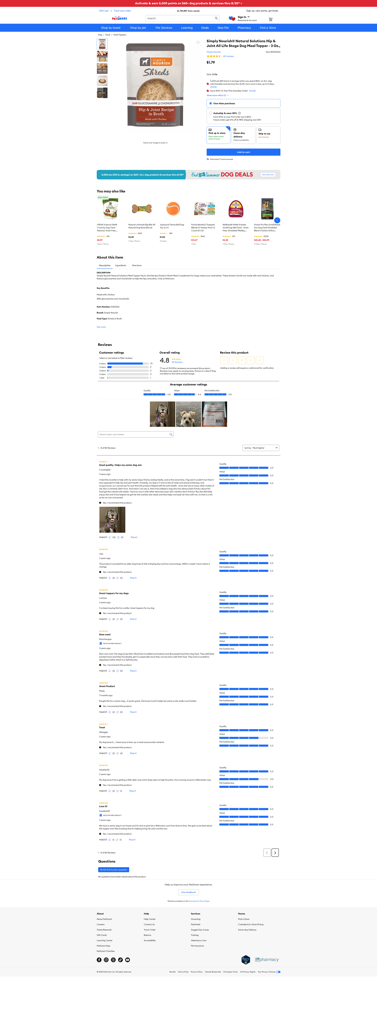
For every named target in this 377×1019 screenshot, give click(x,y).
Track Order (150, 929)
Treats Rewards (104, 929)
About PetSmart (104, 919)
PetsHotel (195, 924)
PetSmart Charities (106, 951)
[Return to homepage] (119, 18)
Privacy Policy (197, 972)
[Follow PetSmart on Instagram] (106, 959)
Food (107, 34)
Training (195, 935)
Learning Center (104, 940)
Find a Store (243, 919)
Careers (100, 924)
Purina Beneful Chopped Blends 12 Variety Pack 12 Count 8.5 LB (203, 227)
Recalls (172, 972)
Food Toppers (119, 34)
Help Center (150, 919)
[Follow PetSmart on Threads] (113, 959)
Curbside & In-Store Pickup (251, 924)
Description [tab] (104, 265)
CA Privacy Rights (247, 972)
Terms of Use (183, 972)
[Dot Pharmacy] (267, 959)
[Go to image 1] (102, 44)
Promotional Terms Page (199, 901)
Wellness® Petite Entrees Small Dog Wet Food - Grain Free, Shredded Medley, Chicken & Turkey (236, 227)
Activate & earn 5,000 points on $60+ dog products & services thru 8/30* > (188, 3)
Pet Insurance (197, 945)
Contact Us (149, 924)
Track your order (122, 10)
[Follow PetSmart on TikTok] (120, 959)
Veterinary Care (198, 940)
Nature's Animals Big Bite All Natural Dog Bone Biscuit (141, 226)
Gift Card (103, 10)
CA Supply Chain (230, 972)
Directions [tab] (136, 265)
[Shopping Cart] (274, 20)
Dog (100, 34)
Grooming (195, 919)
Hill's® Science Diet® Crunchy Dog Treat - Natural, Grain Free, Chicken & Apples (107, 227)
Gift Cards (102, 935)
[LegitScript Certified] (245, 960)
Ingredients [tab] (120, 265)
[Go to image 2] (102, 56)
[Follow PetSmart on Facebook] (99, 959)
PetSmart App (103, 945)
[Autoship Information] (239, 113)
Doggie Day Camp (200, 929)
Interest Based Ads (213, 972)
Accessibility (150, 940)
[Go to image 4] (102, 80)
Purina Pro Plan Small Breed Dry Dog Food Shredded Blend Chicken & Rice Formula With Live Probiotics (267, 227)
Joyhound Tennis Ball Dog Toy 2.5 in (172, 226)
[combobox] (183, 18)
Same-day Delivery (247, 929)
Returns (147, 935)
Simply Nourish (214, 52)
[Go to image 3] (102, 68)
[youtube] (127, 959)
